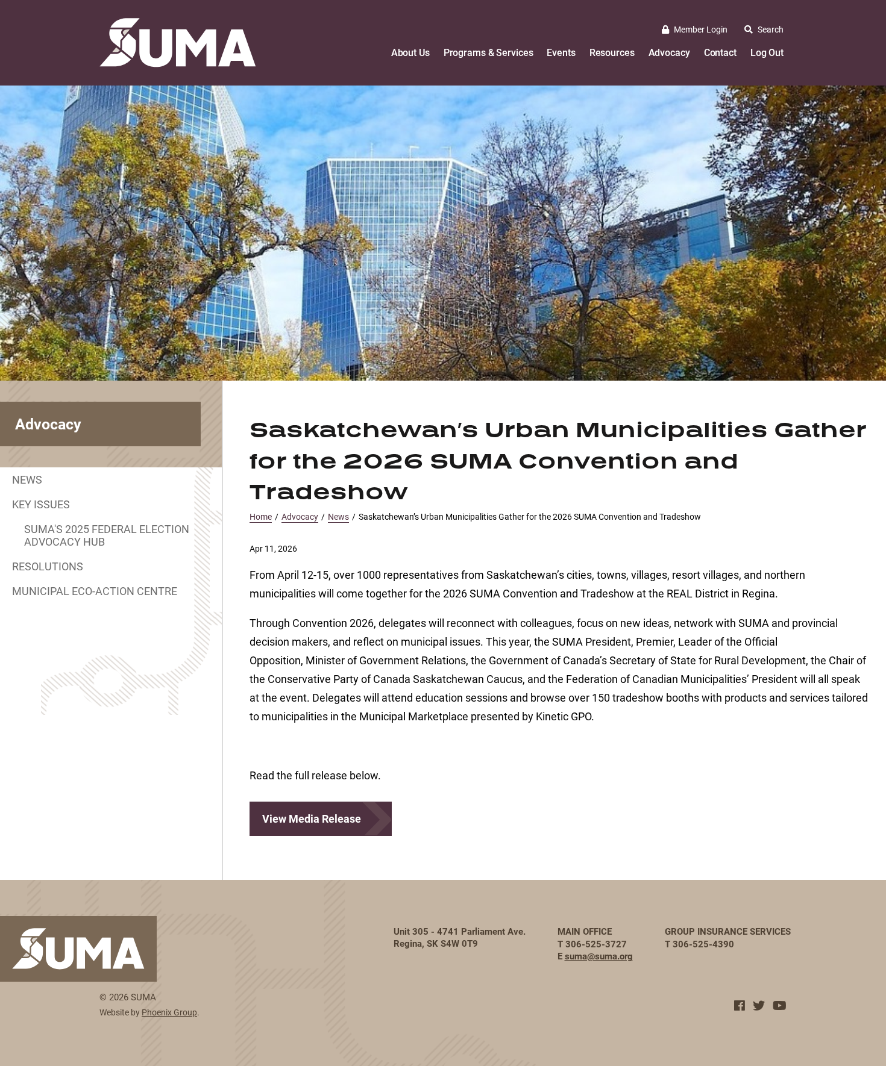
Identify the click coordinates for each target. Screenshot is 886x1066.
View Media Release (311, 818)
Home (261, 516)
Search (771, 29)
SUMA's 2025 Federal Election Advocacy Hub (106, 535)
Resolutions (47, 566)
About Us (410, 52)
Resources (612, 52)
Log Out (767, 52)
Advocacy (669, 52)
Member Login (700, 29)
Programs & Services (488, 52)
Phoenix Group (169, 1012)
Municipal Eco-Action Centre (94, 591)
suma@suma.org (599, 956)
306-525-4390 (703, 944)
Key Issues (41, 504)
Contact (720, 52)
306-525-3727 (596, 944)
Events (561, 52)
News (27, 479)
